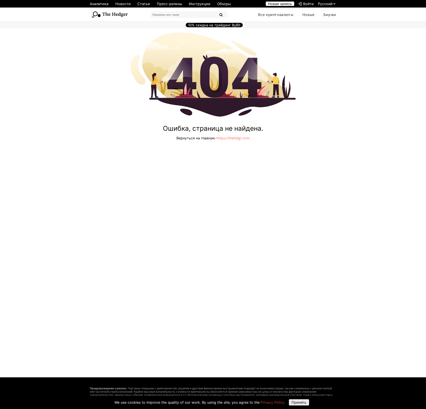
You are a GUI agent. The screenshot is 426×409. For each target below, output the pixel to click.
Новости (123, 4)
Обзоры (224, 4)
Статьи (143, 4)
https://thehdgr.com (233, 138)
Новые (308, 14)
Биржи (329, 14)
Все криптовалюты (275, 14)
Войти (306, 4)
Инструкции (199, 4)
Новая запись (280, 4)
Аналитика (99, 4)
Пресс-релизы (169, 4)
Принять (299, 402)
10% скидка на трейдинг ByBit (214, 25)
